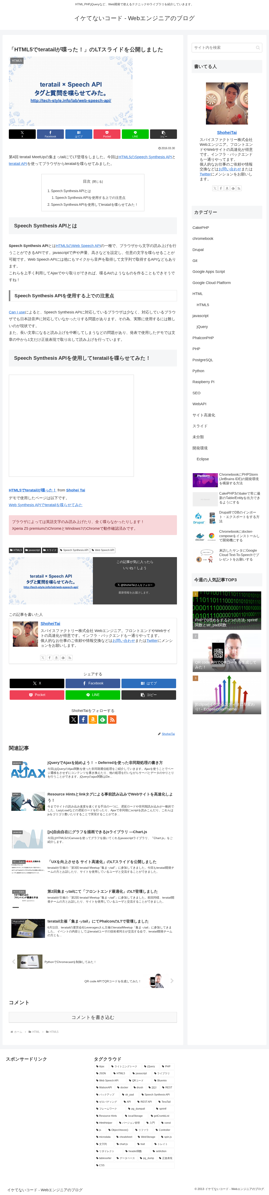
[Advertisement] (27, 1072)
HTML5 (17, 550)
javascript (34, 550)
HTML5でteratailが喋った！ (33, 490)
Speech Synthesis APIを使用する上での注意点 (90, 197)
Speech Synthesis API (75, 550)
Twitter (152, 641)
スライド (51, 550)
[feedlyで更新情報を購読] (63, 657)
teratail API (18, 164)
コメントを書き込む (93, 1017)
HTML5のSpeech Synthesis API (145, 157)
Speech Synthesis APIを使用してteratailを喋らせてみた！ (94, 204)
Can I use (17, 312)
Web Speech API (104, 550)
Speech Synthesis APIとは (71, 191)
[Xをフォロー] (43, 657)
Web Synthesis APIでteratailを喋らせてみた (46, 505)
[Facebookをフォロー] (49, 657)
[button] (163, 134)
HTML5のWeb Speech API (78, 246)
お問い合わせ (123, 641)
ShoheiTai (50, 623)
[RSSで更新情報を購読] (70, 657)
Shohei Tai (75, 490)
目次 (87, 181)
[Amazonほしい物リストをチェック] (56, 657)
